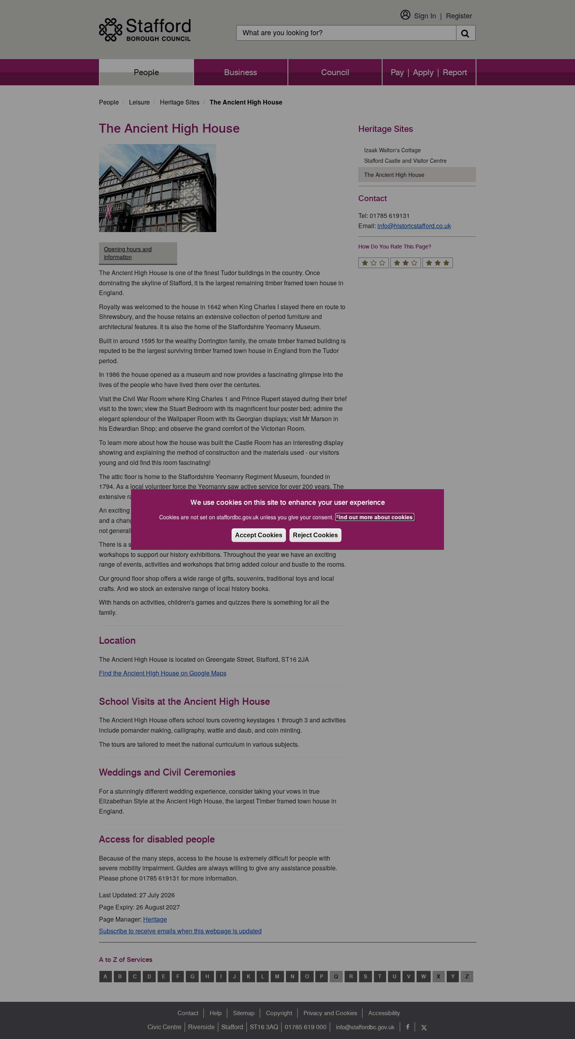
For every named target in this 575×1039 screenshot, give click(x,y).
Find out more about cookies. (374, 517)
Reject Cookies (315, 535)
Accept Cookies (258, 535)
